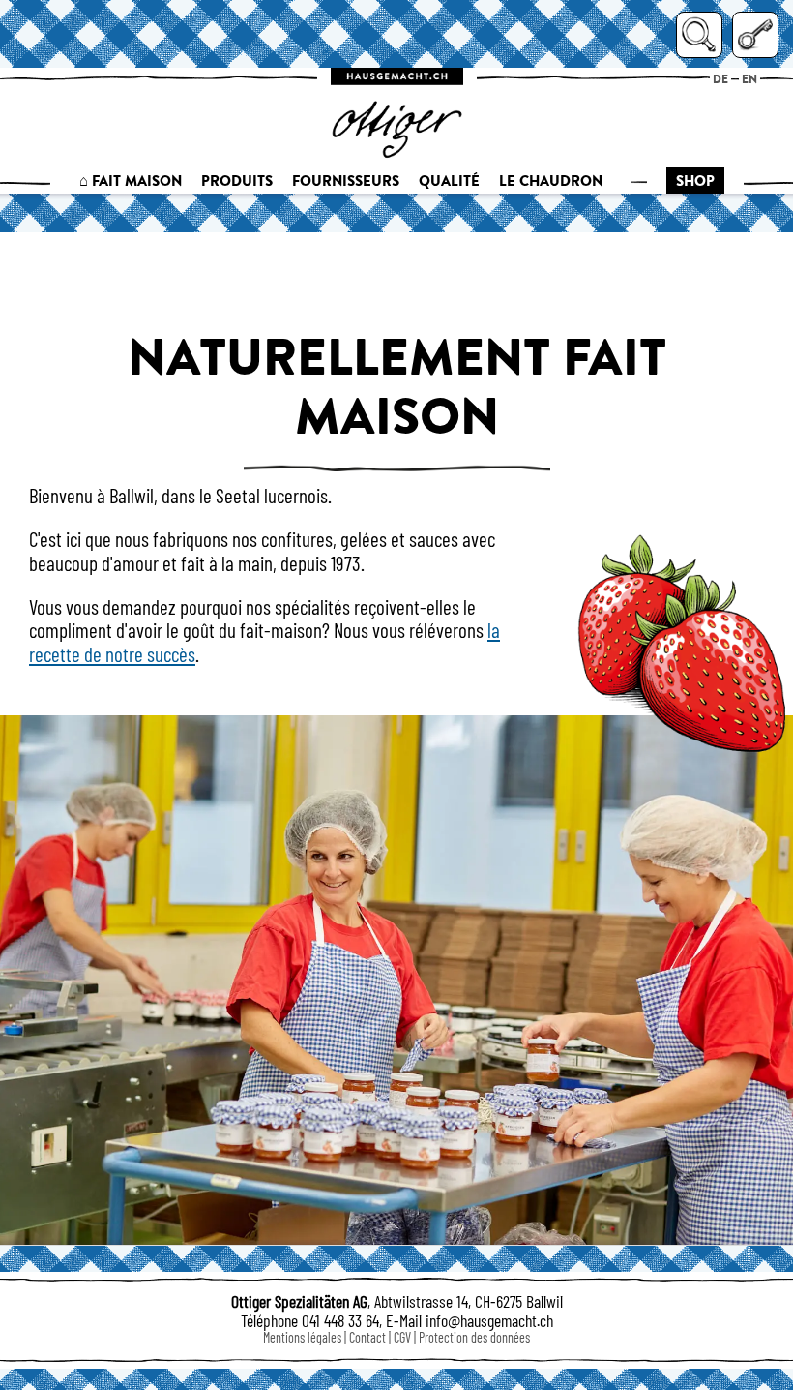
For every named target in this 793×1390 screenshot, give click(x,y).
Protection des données (474, 1337)
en (749, 79)
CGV (402, 1337)
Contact (367, 1337)
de (720, 79)
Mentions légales (302, 1337)
